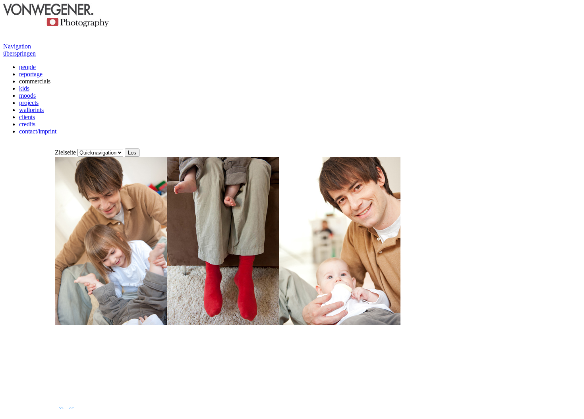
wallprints (31, 109)
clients (27, 117)
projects (29, 102)
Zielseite (65, 152)
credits (27, 124)
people (27, 67)
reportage (31, 74)
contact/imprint (37, 131)
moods (27, 95)
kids (24, 88)
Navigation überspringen (19, 50)
